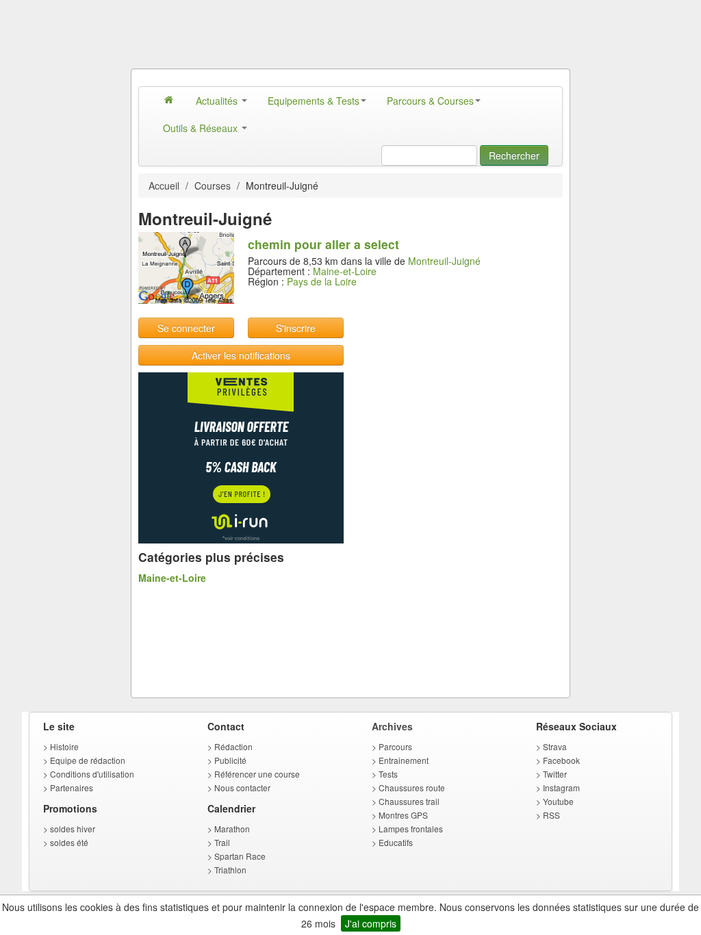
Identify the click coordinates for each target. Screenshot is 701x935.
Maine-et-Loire (345, 271)
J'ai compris (370, 923)
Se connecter (186, 328)
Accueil (164, 185)
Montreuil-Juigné (444, 261)
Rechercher (514, 155)
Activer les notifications (241, 355)
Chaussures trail (409, 801)
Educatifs (396, 842)
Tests (388, 774)
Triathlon (230, 869)
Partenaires (71, 787)
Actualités (218, 100)
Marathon (232, 828)
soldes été (69, 842)
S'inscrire (296, 328)
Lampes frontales (411, 828)
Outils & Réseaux (201, 128)
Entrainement (404, 760)
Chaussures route (412, 787)
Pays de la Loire (322, 281)
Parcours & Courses (430, 100)
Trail (222, 842)
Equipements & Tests (313, 100)
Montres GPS (403, 815)
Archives (392, 726)
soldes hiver (72, 828)
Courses (212, 185)
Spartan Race (240, 856)
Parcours (395, 746)
